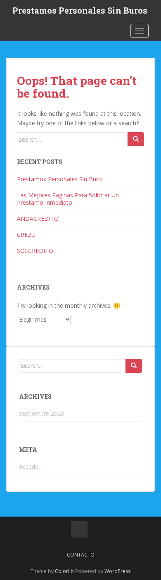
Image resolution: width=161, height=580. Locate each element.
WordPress (117, 571)
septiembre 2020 (41, 413)
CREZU (26, 235)
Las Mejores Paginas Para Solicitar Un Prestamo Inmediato (68, 198)
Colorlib (64, 571)
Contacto (81, 554)
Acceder (29, 466)
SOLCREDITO (35, 251)
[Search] (136, 139)
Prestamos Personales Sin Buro (59, 179)
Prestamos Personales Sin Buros (79, 10)
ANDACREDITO (38, 218)
